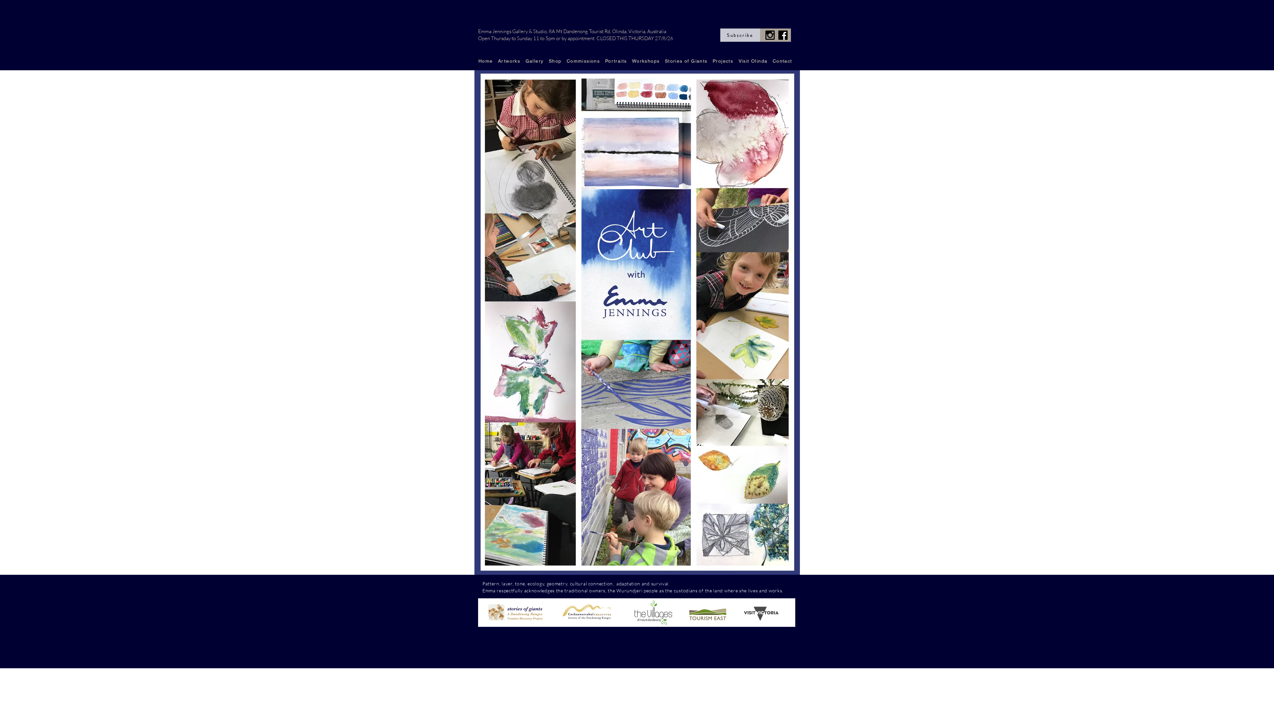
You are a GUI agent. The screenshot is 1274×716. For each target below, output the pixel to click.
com (675, 583)
